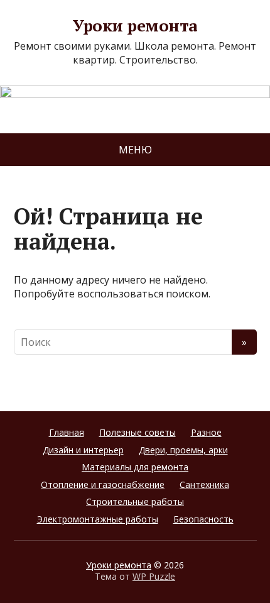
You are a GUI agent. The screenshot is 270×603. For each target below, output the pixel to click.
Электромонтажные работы (97, 519)
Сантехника (204, 484)
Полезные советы (137, 432)
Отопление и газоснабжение (103, 484)
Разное (206, 432)
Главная (66, 432)
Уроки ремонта (135, 26)
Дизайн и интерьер (83, 450)
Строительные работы (135, 501)
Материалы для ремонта (135, 467)
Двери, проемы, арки (183, 450)
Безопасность (203, 519)
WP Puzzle (153, 576)
